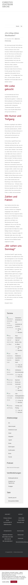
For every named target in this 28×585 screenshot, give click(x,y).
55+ (9, 423)
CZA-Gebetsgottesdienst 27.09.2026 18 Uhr (19, 396)
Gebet (9, 433)
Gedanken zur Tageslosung (11, 482)
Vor (21, 26)
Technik (10, 457)
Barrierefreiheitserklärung (20, 542)
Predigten (10, 486)
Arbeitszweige (8, 40)
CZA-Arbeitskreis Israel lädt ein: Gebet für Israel (18, 358)
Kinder (9, 443)
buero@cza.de (20, 522)
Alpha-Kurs (17, 38)
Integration (10, 436)
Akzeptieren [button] (13, 581)
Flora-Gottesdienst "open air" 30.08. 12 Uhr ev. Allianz (18, 340)
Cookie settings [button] (5, 581)
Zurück (17, 26)
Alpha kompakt (11, 426)
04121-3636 (21, 518)
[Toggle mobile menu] (24, 6)
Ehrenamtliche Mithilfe (13, 501)
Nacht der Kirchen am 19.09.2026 (18, 382)
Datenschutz (21, 534)
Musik (9, 453)
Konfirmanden (11, 450)
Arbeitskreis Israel (12, 429)
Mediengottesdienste (13, 478)
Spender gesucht (12, 497)
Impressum (20, 538)
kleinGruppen (11, 446)
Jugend (10, 440)
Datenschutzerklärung (7, 576)
